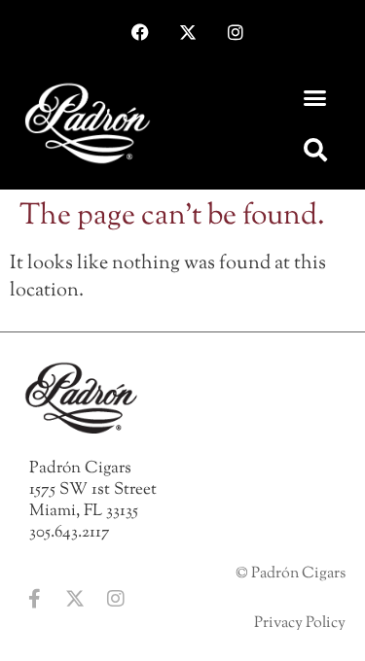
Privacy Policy (300, 623)
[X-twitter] (187, 32)
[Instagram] (235, 32)
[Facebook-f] (34, 599)
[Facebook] (140, 32)
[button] (314, 98)
